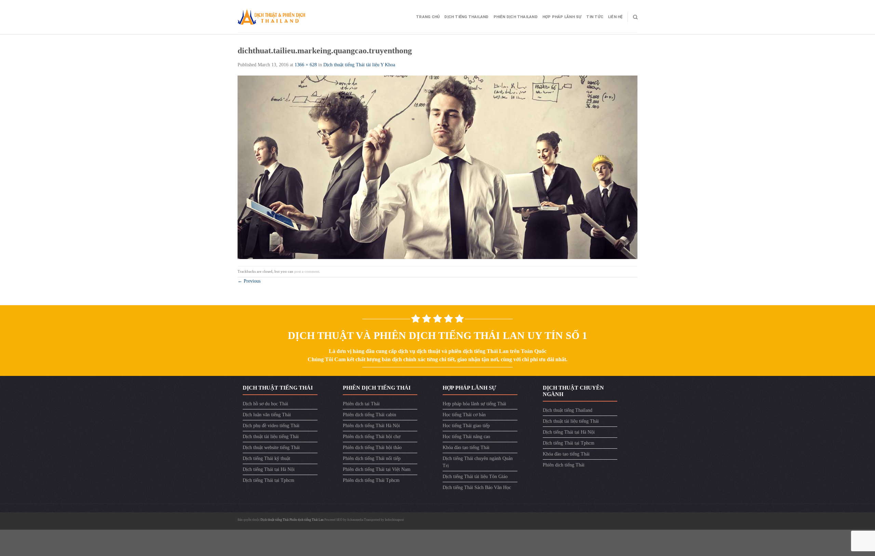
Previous (249, 281)
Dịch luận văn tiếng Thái (267, 414)
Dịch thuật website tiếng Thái (271, 447)
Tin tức (594, 17)
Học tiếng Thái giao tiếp (466, 425)
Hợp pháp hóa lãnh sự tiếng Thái (474, 403)
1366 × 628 (306, 64)
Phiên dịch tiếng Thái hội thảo (372, 447)
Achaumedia (355, 519)
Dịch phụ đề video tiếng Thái (271, 425)
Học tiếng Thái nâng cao (466, 436)
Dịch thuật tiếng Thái (275, 519)
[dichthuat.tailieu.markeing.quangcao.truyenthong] (437, 166)
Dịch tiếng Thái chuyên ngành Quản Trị (478, 462)
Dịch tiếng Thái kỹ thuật (266, 458)
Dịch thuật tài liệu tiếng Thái (271, 436)
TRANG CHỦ (428, 17)
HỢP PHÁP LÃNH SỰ (562, 17)
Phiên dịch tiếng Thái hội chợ (371, 436)
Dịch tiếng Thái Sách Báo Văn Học (477, 487)
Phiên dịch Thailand (516, 17)
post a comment (306, 271)
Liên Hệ (615, 17)
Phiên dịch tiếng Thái (563, 464)
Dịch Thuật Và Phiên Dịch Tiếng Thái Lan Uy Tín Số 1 (437, 335)
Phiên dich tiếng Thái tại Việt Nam (376, 469)
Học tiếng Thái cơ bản (464, 414)
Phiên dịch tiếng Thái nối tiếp (372, 458)
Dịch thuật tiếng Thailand (567, 410)
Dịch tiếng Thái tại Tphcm (268, 480)
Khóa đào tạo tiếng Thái (466, 447)
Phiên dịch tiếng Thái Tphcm (371, 480)
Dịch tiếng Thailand (466, 17)
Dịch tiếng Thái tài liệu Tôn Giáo (475, 476)
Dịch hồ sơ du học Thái (265, 403)
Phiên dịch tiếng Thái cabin (369, 414)
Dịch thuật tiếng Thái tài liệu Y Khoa (359, 64)
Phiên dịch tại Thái (361, 403)
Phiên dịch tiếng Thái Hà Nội (371, 425)
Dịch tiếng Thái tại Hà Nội (269, 469)
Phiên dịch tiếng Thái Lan (307, 519)
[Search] (635, 17)
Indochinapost (394, 519)
